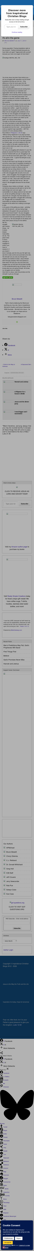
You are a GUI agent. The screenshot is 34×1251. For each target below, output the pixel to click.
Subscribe (24, 27)
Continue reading (17, 32)
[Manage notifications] (3, 1247)
